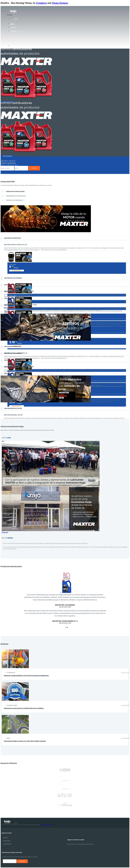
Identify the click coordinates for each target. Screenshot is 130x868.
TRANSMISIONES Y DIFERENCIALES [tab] (15, 196)
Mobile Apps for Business (47, 824)
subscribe (22, 861)
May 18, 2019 (125, 738)
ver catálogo (7, 156)
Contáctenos (14, 45)
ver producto (16, 270)
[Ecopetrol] (65, 806)
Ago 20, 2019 (125, 705)
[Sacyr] (65, 797)
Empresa (13, 27)
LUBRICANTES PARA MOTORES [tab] (15, 191)
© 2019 (15, 823)
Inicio (12, 23)
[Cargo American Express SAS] (65, 772)
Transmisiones (7, 844)
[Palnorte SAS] (65, 789)
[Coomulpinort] (65, 780)
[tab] (65, 238)
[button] (65, 238)
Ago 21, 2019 (125, 672)
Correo (16, 18)
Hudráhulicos (6, 841)
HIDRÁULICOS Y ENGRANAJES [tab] (14, 200)
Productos (14, 31)
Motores (5, 837)
